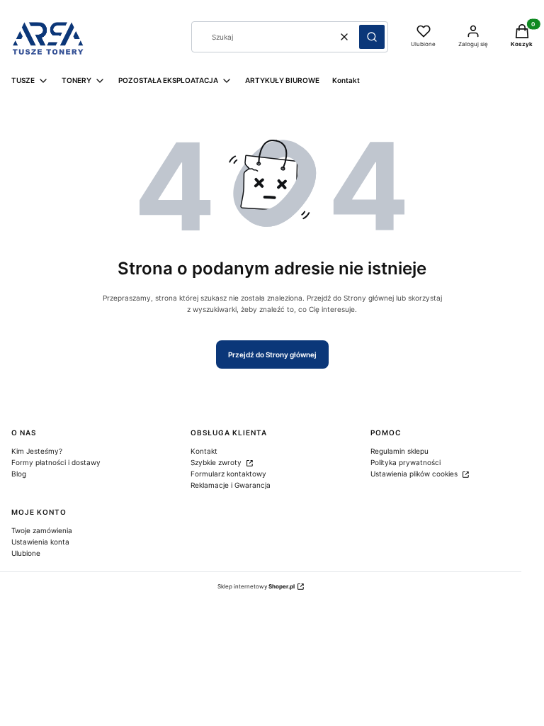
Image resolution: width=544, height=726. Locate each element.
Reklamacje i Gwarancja (231, 485)
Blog (18, 473)
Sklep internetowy (256, 586)
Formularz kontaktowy (228, 473)
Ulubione (25, 553)
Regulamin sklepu (399, 451)
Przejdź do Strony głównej (272, 354)
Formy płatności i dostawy (56, 462)
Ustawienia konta (40, 541)
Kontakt (204, 451)
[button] (372, 37)
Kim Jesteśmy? (36, 451)
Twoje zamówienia (41, 530)
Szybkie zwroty (217, 462)
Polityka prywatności (405, 462)
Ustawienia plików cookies (415, 473)
